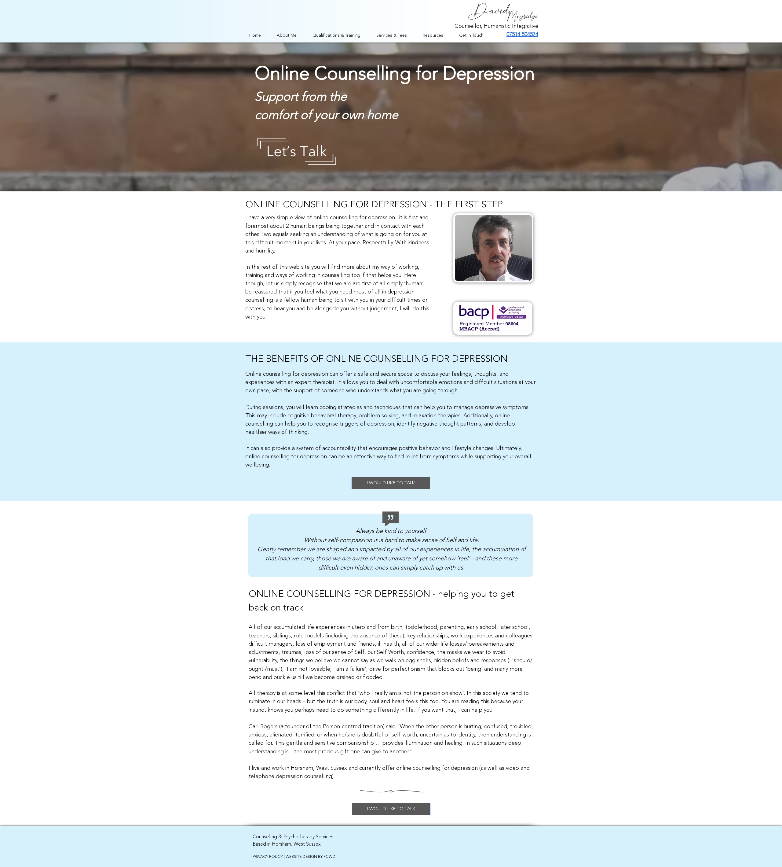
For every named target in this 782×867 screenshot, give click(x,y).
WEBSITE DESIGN (301, 857)
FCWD (329, 857)
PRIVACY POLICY (268, 857)
